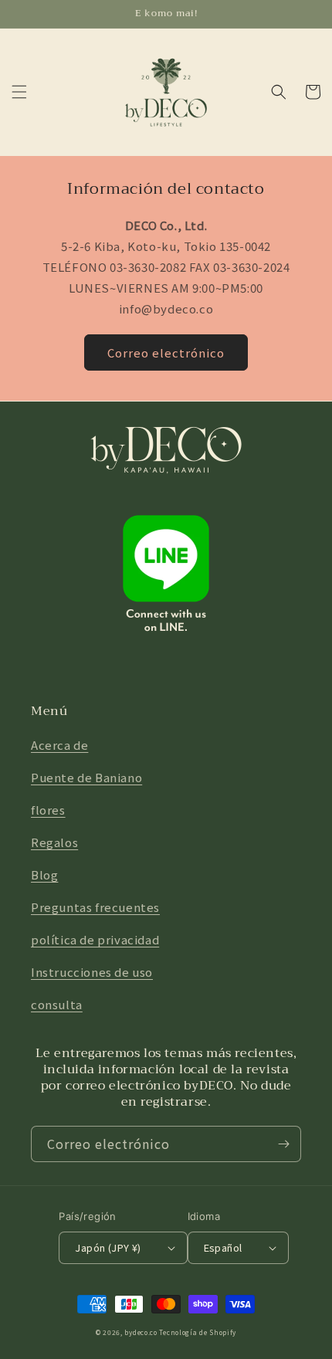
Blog (44, 874)
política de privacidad (95, 939)
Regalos (54, 842)
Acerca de (59, 745)
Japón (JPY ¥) (108, 1247)
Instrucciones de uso (92, 972)
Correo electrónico (166, 352)
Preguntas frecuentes (95, 907)
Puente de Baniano (86, 777)
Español (223, 1247)
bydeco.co (140, 1332)
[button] (19, 92)
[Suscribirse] (283, 1144)
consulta (57, 1004)
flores (48, 810)
